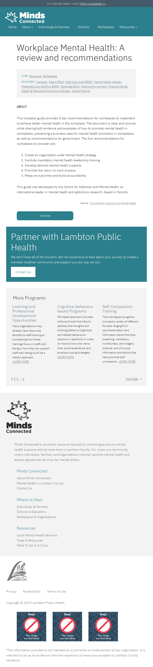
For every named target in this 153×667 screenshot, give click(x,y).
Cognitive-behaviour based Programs (75, 308)
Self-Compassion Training (117, 308)
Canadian (41, 82)
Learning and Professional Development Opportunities (24, 313)
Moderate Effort (70, 86)
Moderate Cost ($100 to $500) (40, 86)
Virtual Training (81, 91)
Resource (35, 76)
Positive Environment (94, 86)
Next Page (134, 379)
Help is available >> (93, 3)
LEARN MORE (20, 361)
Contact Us (23, 272)
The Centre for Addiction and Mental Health (113, 203)
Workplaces (50, 76)
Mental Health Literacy (108, 82)
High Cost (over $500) (78, 82)
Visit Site (45, 215)
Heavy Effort (56, 82)
